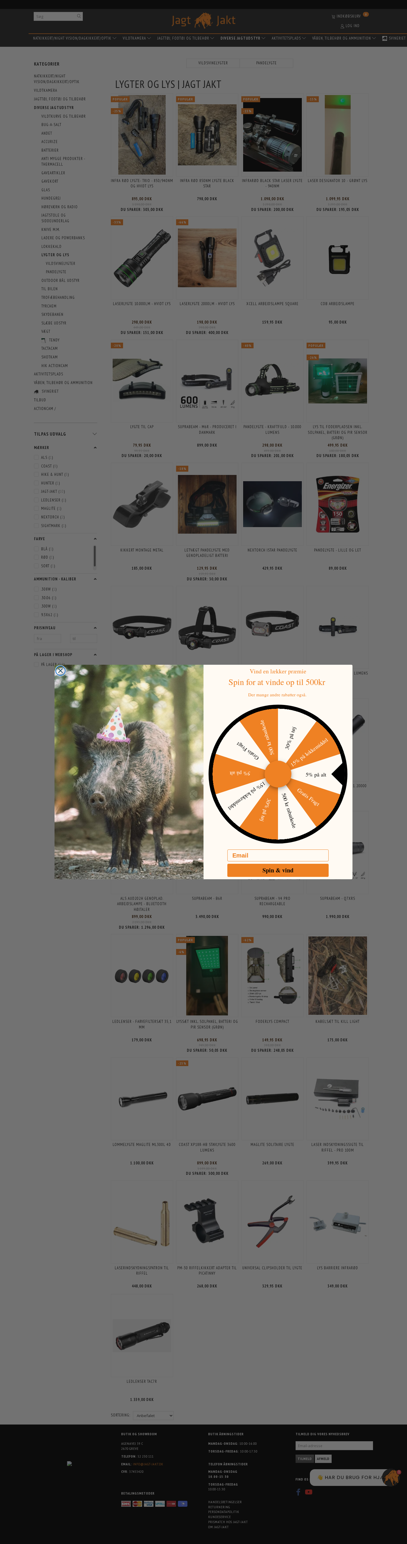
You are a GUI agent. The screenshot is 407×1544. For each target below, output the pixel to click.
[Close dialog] (60, 670)
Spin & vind (277, 870)
